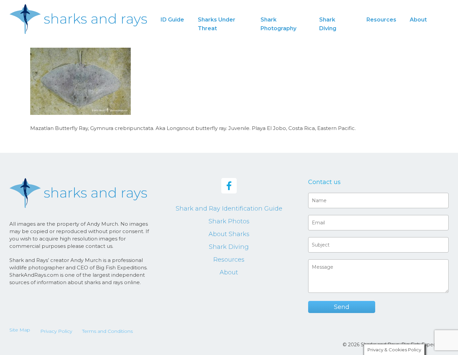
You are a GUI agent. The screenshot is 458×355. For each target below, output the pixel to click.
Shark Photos (229, 221)
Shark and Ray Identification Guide (229, 208)
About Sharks (229, 234)
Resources (228, 259)
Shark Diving (229, 247)
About (229, 272)
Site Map (19, 330)
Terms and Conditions (107, 331)
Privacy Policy (56, 331)
